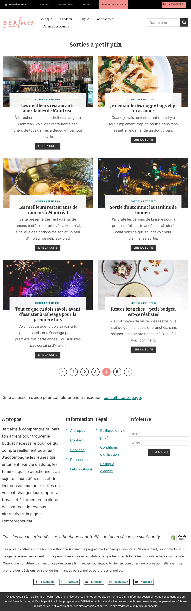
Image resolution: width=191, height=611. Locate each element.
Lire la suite (47, 145)
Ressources (66, 4)
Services (66, 19)
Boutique (46, 19)
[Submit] (184, 22)
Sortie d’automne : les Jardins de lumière (143, 210)
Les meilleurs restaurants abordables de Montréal (47, 108)
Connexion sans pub (113, 4)
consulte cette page (122, 397)
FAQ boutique (81, 469)
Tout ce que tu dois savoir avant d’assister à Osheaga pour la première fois (48, 314)
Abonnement (106, 19)
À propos (45, 4)
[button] (174, 5)
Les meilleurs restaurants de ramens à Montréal (47, 210)
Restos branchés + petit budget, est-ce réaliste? (143, 312)
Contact (87, 4)
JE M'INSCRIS (159, 452)
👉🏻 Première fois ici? (18, 4)
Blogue (84, 19)
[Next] (128, 372)
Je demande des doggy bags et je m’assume (143, 108)
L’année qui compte (56, 26)
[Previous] (63, 372)
